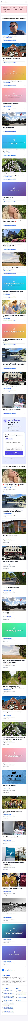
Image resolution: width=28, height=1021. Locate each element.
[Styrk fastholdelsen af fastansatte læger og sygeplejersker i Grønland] (14, 287)
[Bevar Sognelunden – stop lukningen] (14, 53)
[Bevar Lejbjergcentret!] (14, 122)
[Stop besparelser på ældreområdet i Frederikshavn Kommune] (14, 99)
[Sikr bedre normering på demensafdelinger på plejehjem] (14, 311)
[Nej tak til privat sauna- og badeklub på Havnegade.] (14, 335)
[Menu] (26, 2)
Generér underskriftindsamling (14, 453)
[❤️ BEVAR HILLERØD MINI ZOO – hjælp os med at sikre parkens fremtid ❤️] (14, 216)
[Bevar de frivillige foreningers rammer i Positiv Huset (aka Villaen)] (14, 240)
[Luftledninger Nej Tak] (14, 192)
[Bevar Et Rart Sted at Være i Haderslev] (14, 404)
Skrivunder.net (5, 1)
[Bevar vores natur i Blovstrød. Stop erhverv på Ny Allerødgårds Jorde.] (14, 263)
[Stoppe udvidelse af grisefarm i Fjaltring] (14, 76)
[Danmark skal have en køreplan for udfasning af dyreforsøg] (14, 146)
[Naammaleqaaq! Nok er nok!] (14, 31)
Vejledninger (5, 988)
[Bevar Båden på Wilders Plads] (14, 382)
